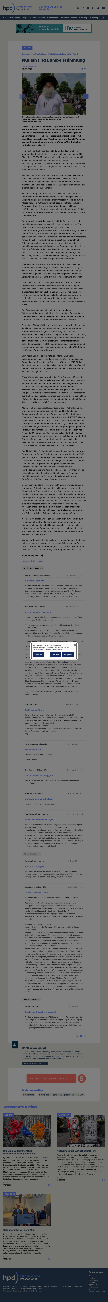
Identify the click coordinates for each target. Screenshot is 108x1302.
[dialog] (54, 651)
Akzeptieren (68, 655)
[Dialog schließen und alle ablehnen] (75, 644)
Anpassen (38, 655)
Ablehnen (55, 655)
